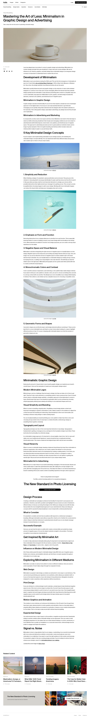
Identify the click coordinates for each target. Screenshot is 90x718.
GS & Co (54, 170)
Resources (5, 676)
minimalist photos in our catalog (50, 640)
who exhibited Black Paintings (43, 83)
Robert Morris (66, 543)
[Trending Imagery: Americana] (55, 665)
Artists (16, 2)
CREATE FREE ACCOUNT (50, 489)
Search (85, 7)
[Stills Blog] (5, 2)
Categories (23, 2)
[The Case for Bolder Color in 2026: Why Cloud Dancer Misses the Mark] (77, 665)
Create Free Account (81, 2)
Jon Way (54, 318)
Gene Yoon (42, 643)
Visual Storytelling (8, 13)
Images (11, 2)
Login (72, 2)
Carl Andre (33, 545)
